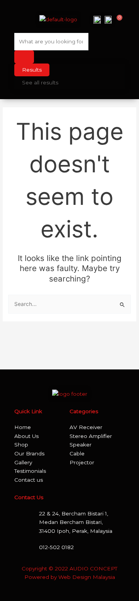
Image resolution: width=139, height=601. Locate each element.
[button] (20, 19)
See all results (40, 82)
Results (32, 70)
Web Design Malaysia (86, 577)
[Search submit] (24, 57)
